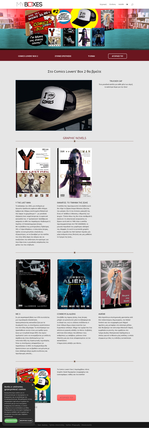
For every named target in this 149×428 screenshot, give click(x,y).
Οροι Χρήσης (43, 425)
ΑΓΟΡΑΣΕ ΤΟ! (66, 397)
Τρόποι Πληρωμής (73, 425)
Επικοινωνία (87, 425)
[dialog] (18, 404)
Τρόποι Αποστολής (56, 425)
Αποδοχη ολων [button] (11, 421)
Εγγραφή (103, 4)
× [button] (32, 385)
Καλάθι (121, 4)
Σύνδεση (112, 4)
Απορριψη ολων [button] (26, 421)
